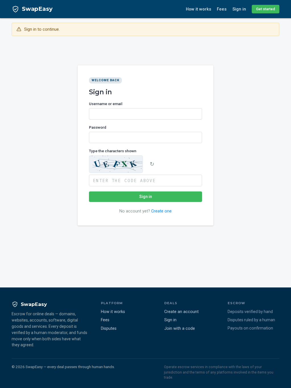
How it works (198, 9)
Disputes (109, 328)
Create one (161, 211)
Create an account (181, 311)
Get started (265, 9)
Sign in (239, 9)
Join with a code (179, 328)
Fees (221, 9)
